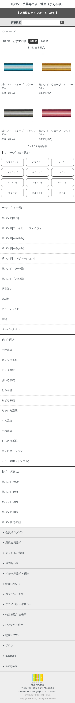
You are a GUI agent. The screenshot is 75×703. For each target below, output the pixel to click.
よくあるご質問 (13, 552)
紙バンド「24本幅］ (13, 278)
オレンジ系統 (9, 359)
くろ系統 (7, 420)
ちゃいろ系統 (9, 410)
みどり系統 (8, 400)
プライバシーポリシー (17, 604)
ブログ (8, 645)
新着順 (44, 41)
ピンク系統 (8, 370)
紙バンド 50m (10, 491)
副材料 (6, 298)
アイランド (37, 182)
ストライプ (12, 172)
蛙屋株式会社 (37, 684)
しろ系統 (7, 390)
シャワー (62, 162)
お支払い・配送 (13, 593)
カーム (62, 193)
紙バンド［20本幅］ (13, 268)
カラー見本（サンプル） (16, 461)
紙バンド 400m (10, 481)
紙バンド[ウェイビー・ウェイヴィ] (22, 228)
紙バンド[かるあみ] (13, 248)
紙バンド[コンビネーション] (18, 258)
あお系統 (7, 430)
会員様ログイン (13, 532)
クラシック (37, 172)
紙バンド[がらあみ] (13, 238)
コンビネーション (12, 450)
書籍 (4, 319)
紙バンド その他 (11, 522)
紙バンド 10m (10, 511)
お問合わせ (10, 563)
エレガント (12, 182)
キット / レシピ (11, 308)
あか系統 (7, 349)
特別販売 (7, 288)
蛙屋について (12, 583)
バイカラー (37, 162)
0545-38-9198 (28, 691)
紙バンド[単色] (10, 217)
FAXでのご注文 (13, 624)
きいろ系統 (8, 380)
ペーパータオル (11, 329)
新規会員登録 (12, 542)
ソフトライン (12, 162)
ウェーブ (12, 193)
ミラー (62, 172)
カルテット (37, 193)
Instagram (10, 665)
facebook (9, 655)
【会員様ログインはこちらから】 (37, 12)
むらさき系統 (9, 440)
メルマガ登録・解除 (16, 573)
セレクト (62, 182)
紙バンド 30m (10, 501)
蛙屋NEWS (10, 635)
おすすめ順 (19, 41)
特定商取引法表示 (14, 614)
